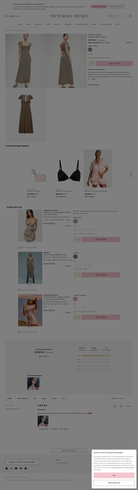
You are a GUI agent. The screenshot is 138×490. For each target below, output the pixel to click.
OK (114, 475)
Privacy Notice (117, 467)
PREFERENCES (114, 483)
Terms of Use (129, 467)
